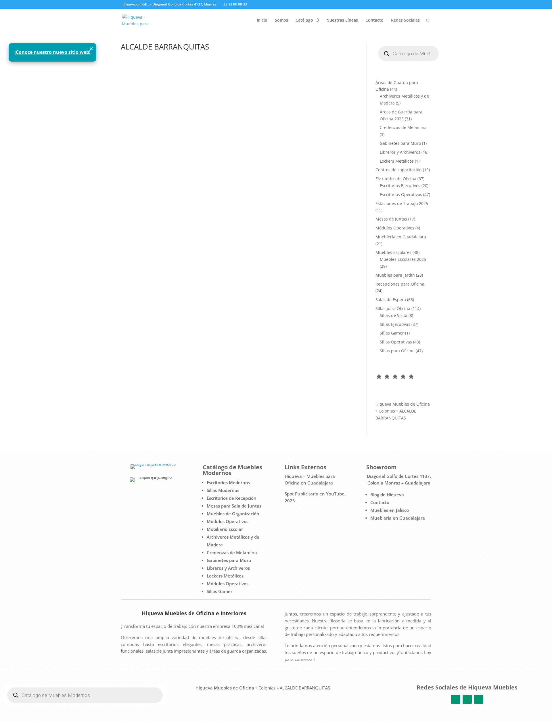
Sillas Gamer (219, 591)
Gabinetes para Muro (229, 560)
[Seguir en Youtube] (478, 699)
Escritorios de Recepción (231, 498)
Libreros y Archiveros (228, 568)
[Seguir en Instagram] (467, 699)
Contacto (374, 20)
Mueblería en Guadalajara (397, 518)
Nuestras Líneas (342, 20)
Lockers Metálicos (225, 576)
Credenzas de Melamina (232, 552)
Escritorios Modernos (228, 482)
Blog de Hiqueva (387, 494)
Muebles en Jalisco (389, 510)
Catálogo (304, 20)
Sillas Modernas (223, 490)
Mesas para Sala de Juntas (234, 506)
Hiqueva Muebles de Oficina (402, 404)
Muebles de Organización (233, 513)
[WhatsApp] (271, 5)
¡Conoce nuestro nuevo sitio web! (52, 52)
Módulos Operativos (227, 521)
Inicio (262, 20)
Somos (281, 20)
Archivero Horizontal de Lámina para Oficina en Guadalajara (199, 79)
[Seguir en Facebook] (455, 699)
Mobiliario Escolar (225, 529)
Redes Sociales (405, 20)
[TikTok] (280, 5)
